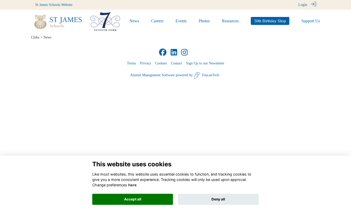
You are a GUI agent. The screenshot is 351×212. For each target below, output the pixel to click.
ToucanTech (210, 75)
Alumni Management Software (152, 75)
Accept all (132, 199)
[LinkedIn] (174, 53)
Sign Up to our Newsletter (205, 63)
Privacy (145, 63)
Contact (176, 63)
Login (302, 5)
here (132, 185)
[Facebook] (163, 53)
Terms (131, 63)
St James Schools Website (53, 5)
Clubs (35, 37)
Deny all (218, 199)
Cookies (161, 63)
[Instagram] (184, 53)
